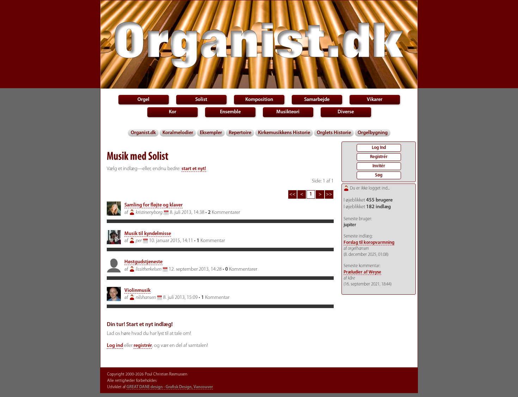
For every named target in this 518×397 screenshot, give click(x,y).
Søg (378, 175)
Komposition (259, 99)
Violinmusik (137, 290)
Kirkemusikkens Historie (284, 133)
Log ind (115, 345)
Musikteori (288, 112)
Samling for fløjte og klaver (153, 205)
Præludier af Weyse (362, 272)
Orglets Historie (334, 133)
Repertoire (240, 133)
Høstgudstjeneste (143, 262)
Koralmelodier (177, 133)
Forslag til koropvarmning (369, 242)
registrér (143, 345)
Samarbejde (316, 99)
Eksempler (211, 133)
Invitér (378, 166)
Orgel (143, 99)
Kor (172, 112)
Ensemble (230, 112)
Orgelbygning (373, 133)
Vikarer (374, 99)
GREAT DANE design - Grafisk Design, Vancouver (170, 387)
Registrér (379, 157)
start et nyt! (193, 169)
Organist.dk (143, 133)
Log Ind (379, 147)
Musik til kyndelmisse (147, 233)
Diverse (346, 112)
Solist (201, 99)
